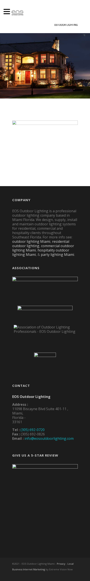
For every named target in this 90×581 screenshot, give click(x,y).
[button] (7, 11)
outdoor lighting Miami (31, 241)
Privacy (61, 563)
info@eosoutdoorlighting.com (49, 438)
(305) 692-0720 (33, 429)
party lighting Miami (57, 254)
